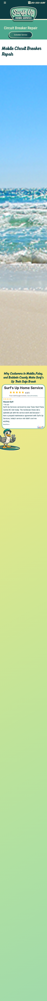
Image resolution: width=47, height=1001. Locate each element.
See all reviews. (32, 396)
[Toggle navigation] (5, 3)
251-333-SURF (38, 2)
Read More (6, 424)
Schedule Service (20, 35)
